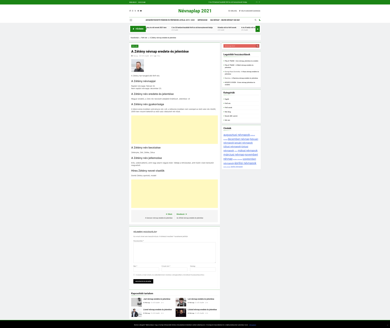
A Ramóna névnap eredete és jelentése (245, 78)
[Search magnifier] (257, 46)
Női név (227, 120)
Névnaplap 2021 (195, 11)
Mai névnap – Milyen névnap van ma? (225, 20)
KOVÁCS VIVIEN (230, 82)
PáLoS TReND (229, 61)
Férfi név (135, 46)
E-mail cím (166, 266)
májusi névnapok (248, 150)
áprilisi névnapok (245, 163)
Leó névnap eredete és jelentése (201, 299)
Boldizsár (252, 135)
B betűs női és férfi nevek (212, 27)
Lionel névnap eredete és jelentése (157, 310)
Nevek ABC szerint (231, 116)
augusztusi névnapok (236, 134)
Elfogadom (252, 325)
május (235, 151)
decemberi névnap (238, 139)
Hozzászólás (138, 241)
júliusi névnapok (232, 146)
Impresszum (202, 20)
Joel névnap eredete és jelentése (156, 299)
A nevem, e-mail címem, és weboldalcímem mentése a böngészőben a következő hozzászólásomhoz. (170, 275)
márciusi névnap (233, 154)
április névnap (226, 167)
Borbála (225, 139)
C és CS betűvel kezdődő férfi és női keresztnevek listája (228, 2)
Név (135, 266)
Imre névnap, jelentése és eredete (247, 61)
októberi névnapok (237, 159)
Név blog (228, 112)
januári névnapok (243, 142)
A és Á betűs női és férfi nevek (238, 27)
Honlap (192, 266)
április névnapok (237, 167)
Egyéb (227, 99)
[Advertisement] (174, 129)
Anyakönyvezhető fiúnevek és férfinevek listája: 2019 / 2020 (170, 20)
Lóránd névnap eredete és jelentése (202, 310)
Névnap (135, 56)
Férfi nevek (228, 107)
